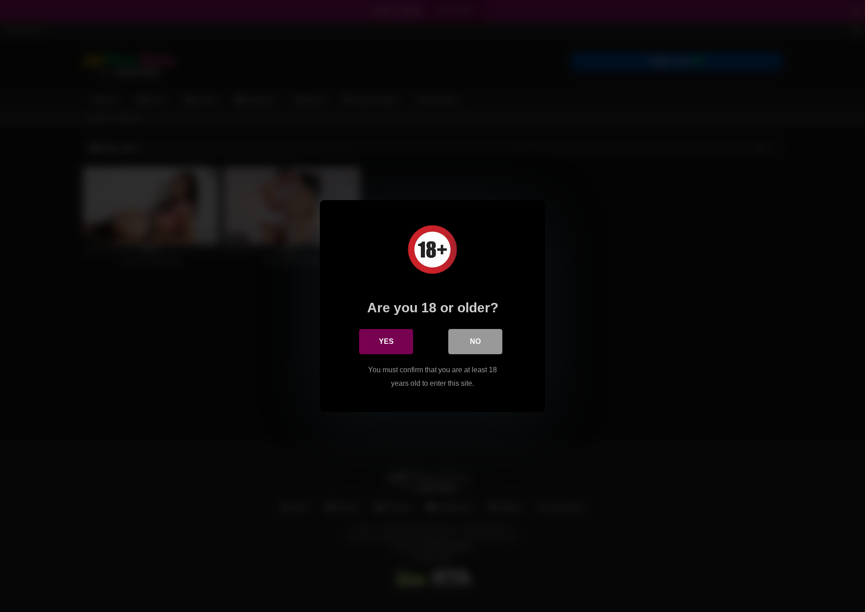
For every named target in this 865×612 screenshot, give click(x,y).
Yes (386, 341)
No (475, 341)
